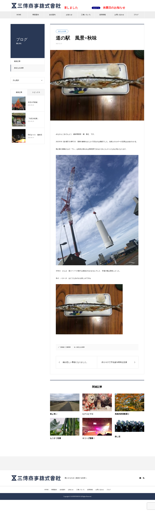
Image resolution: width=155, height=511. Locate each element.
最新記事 (17, 61)
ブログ (136, 15)
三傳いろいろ (86, 15)
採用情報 (102, 15)
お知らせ (69, 15)
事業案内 (35, 15)
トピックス (36, 92)
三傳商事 (68, 347)
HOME (19, 15)
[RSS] (143, 478)
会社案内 (52, 15)
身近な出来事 (19, 68)
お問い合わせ (119, 15)
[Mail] (140, 478)
